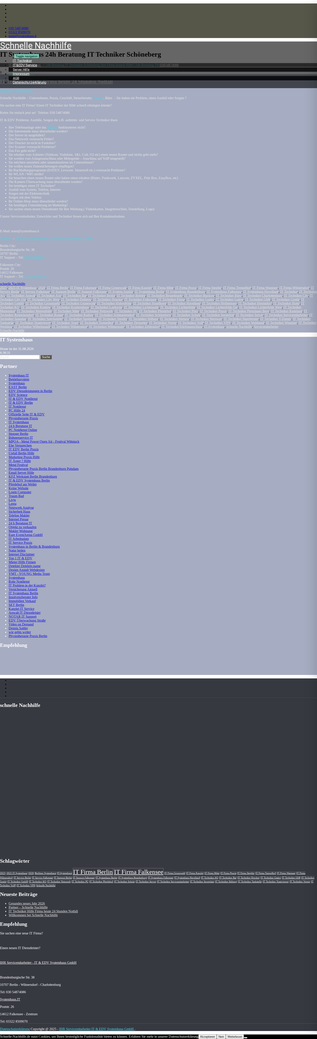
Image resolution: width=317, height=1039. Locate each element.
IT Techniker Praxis (213, 311)
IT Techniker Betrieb (131, 295)
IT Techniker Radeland (286, 311)
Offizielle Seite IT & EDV (27, 414)
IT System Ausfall (120, 291)
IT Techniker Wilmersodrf (106, 326)
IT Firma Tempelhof (237, 288)
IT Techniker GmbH (18, 881)
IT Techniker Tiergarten (131, 323)
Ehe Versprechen (20, 445)
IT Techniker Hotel (286, 303)
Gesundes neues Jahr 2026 (27, 903)
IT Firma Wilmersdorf (294, 288)
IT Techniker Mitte (66, 311)
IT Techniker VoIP (190, 323)
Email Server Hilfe (21, 472)
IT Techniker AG (209, 878)
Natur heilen (17, 550)
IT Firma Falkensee (83, 288)
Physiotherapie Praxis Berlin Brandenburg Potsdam (43, 469)
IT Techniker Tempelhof (96, 323)
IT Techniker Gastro (200, 299)
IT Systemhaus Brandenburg (185, 291)
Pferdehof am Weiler (23, 484)
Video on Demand (21, 624)
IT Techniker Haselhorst (149, 303)
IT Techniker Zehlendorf (143, 326)
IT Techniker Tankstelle (250, 881)
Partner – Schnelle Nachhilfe (28, 907)
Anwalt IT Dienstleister (25, 612)
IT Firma (6, 238)
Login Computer (20, 492)
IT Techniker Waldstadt (248, 323)
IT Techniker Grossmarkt (43, 303)
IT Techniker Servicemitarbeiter (286, 315)
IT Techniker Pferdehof (155, 311)
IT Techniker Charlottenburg (262, 295)
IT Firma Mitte (164, 288)
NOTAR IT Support (22, 616)
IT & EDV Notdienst (23, 399)
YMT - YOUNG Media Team (29, 574)
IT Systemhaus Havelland (260, 291)
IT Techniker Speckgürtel (45, 319)
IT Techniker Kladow (36, 307)
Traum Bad (16, 496)
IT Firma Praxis (186, 288)
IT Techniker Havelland (184, 303)
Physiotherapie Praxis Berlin (28, 636)
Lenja (12, 504)
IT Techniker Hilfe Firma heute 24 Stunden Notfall (43, 911)
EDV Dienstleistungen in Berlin (30, 391)
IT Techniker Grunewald (79, 303)
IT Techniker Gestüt (286, 299)
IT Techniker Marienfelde (34, 311)
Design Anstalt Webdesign (27, 570)
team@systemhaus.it (22, 36)
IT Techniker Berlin (101, 295)
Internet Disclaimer (22, 554)
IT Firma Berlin (57, 288)
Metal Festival (18, 465)
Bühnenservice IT (21, 437)
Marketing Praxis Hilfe (24, 457)
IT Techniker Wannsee (281, 323)
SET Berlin (16, 605)
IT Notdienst (17, 406)
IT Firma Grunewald (112, 288)
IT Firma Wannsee (265, 288)
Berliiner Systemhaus (45, 873)
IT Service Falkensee (35, 291)
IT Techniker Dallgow (76, 299)
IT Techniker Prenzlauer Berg (249, 311)
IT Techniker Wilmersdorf (69, 326)
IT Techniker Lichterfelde (177, 307)
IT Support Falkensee (92, 291)
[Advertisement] (34, 663)
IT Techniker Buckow (199, 295)
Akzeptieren (207, 1036)
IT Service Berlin (22, 878)
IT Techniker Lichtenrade (141, 307)
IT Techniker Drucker (108, 299)
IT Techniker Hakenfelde (114, 303)
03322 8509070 (19, 32)
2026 (41, 288)
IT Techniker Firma (171, 299)
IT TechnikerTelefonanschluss (182, 326)
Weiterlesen (235, 1036)
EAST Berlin (18, 387)
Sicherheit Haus (19, 511)
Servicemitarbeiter (266, 326)
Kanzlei (98, 98)
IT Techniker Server (249, 315)
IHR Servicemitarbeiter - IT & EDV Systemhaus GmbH (38, 962)
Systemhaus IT (19, 375)
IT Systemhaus (19, 422)
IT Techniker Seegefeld (218, 315)
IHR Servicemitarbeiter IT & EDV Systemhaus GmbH (97, 1029)
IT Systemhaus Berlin (149, 291)
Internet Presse (18, 519)
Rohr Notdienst (19, 581)
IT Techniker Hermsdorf (255, 303)
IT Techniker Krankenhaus (70, 307)
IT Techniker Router (49, 315)
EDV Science (18, 395)
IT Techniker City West (44, 299)
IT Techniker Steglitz (113, 319)
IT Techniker (289, 291)
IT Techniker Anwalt (21, 295)
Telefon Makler (19, 515)
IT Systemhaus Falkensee (224, 291)
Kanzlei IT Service (21, 609)
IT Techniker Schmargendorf (115, 315)
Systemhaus (17, 383)
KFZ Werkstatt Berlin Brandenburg (33, 476)
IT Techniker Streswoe (206, 319)
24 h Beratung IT (20, 426)
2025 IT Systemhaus (23, 288)
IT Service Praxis (20, 542)
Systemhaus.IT (10, 999)
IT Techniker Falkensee (140, 299)
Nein (221, 1036)
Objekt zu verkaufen (22, 527)
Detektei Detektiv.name (25, 566)
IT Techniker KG (37, 881)
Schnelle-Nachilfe (12, 330)
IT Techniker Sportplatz (80, 319)
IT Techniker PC (126, 311)
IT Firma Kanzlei (140, 288)
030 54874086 (18, 28)
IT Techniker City (296, 295)
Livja (12, 500)
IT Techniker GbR (257, 299)
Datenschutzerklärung (29, 82)
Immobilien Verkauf (22, 601)
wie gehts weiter (20, 632)
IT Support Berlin (64, 291)
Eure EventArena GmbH (26, 535)
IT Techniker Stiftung (143, 319)
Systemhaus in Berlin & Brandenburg (34, 546)
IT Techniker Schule (187, 315)
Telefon (52, 127)
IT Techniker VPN (218, 323)
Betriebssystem (19, 379)
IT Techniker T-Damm (275, 319)
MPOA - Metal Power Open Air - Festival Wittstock (44, 441)
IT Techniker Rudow (79, 315)
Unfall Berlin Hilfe (21, 453)
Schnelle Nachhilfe (239, 326)
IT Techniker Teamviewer (33, 323)
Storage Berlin (18, 434)
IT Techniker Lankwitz (106, 307)
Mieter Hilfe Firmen (22, 562)
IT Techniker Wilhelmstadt (32, 326)
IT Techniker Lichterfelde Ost (217, 307)
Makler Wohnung (21, 531)
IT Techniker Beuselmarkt (165, 295)
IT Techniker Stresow (174, 319)
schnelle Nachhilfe (12, 284)
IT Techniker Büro (229, 295)
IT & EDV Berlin (21, 402)
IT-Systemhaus (214, 326)
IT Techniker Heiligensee (219, 303)
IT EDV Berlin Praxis (24, 449)
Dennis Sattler (18, 628)
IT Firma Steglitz (209, 288)
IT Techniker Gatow (229, 299)
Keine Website (18, 488)
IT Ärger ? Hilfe (20, 461)
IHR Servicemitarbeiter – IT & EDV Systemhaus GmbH (54, 238)
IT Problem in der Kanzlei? (27, 585)
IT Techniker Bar (74, 295)
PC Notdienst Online (23, 430)
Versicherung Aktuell (23, 589)
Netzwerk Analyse (21, 507)
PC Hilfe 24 (17, 410)
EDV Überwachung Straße (27, 620)
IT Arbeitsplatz (19, 539)
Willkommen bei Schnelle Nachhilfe (33, 915)
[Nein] (245, 1037)
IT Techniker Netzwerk (97, 311)
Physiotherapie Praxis (23, 418)
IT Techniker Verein (163, 323)
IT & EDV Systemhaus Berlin (29, 480)
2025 (3, 288)
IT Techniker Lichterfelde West (260, 307)
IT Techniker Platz (185, 311)
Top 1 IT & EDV (20, 558)
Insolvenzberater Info (23, 597)
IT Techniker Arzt (49, 295)
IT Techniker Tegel (65, 323)
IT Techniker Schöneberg (153, 315)
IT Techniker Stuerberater (241, 319)
